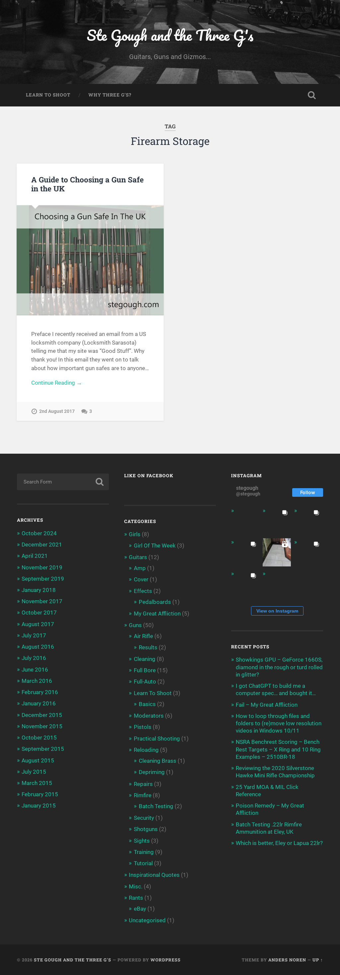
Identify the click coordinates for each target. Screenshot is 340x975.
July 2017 (34, 635)
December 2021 (42, 544)
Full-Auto (145, 681)
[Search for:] (63, 482)
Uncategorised (147, 920)
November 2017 (42, 601)
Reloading (146, 750)
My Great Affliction (157, 613)
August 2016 (38, 646)
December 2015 (42, 715)
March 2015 (37, 783)
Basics (147, 704)
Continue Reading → (56, 382)
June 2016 (35, 669)
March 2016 (37, 681)
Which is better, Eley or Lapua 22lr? (279, 843)
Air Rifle (143, 636)
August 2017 (38, 624)
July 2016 (34, 658)
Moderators (149, 715)
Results (148, 647)
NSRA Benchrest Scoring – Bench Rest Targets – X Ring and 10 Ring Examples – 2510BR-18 (278, 749)
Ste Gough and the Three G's (170, 35)
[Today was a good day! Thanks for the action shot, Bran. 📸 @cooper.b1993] (245, 584)
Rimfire (142, 795)
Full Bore (145, 670)
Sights (142, 840)
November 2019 (42, 567)
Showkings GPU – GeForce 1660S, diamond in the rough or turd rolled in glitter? (279, 667)
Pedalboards (155, 602)
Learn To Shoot (48, 95)
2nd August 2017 (57, 411)
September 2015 (43, 749)
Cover (141, 579)
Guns (135, 625)
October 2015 (39, 737)
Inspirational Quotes (154, 875)
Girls (134, 534)
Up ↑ (317, 959)
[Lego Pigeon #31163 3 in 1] (245, 521)
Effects (143, 591)
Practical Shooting (157, 738)
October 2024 (39, 533)
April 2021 (35, 555)
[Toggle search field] (311, 95)
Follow (307, 492)
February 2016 (40, 692)
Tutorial (143, 863)
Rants (136, 897)
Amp (140, 568)
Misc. (135, 886)
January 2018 (39, 590)
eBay (140, 908)
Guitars (138, 557)
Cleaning (144, 659)
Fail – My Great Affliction (267, 704)
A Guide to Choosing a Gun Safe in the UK (87, 183)
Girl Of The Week (155, 545)
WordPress (165, 959)
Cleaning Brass (157, 760)
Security (144, 817)
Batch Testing (156, 806)
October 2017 (39, 612)
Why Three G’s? (109, 95)
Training (144, 852)
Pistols (142, 727)
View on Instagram (277, 611)
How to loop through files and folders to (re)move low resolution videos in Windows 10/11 (278, 723)
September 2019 (43, 578)
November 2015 (42, 726)
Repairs (143, 784)
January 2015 (39, 805)
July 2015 (34, 771)
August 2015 (38, 760)
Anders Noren (287, 959)
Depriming (152, 772)
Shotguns (146, 829)
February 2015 (40, 794)
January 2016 (39, 703)
